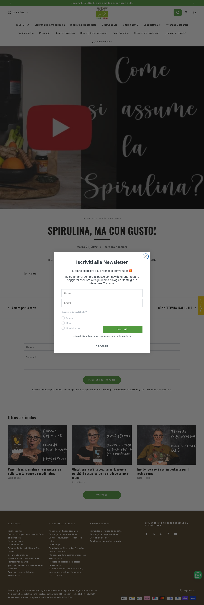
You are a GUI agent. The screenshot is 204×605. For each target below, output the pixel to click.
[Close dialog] (146, 256)
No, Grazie (102, 346)
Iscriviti (122, 329)
